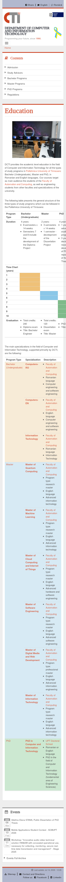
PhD (8, 740)
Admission (12, 67)
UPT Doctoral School (52, 742)
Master (9, 464)
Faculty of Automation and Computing (28, 182)
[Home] (12, 17)
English (44, 4)
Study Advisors (15, 72)
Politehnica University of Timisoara (43, 170)
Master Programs (16, 83)
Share (31, 4)
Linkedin (57, 877)
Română (58, 4)
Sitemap (12, 874)
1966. (38, 38)
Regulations (13, 94)
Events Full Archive (16, 858)
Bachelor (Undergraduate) (14, 365)
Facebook (42, 877)
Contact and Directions (34, 874)
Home (8, 47)
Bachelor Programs (17, 78)
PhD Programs (14, 89)
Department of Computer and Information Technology (27, 31)
